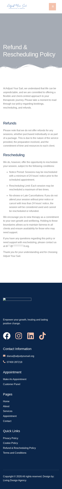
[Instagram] (18, 336)
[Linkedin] (30, 336)
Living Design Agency (14, 480)
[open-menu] (52, 6)
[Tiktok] (42, 336)
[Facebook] (7, 336)
